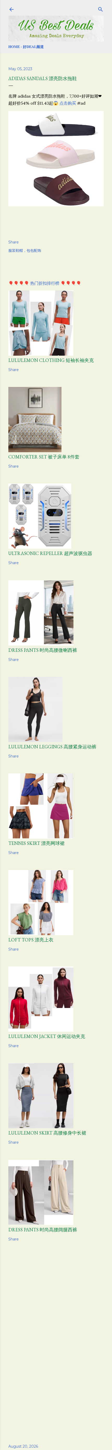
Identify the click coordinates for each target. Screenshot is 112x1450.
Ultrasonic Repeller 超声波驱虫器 (50, 553)
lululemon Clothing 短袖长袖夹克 (51, 360)
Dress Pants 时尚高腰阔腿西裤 (42, 1230)
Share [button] (13, 242)
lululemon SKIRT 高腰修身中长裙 (47, 1133)
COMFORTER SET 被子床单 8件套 (43, 457)
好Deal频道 (33, 46)
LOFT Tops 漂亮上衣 (30, 940)
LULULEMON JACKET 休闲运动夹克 (46, 1036)
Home (14, 46)
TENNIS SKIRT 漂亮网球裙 (36, 843)
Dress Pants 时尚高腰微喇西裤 (42, 650)
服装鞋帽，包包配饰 (24, 250)
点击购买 (67, 103)
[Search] (100, 8)
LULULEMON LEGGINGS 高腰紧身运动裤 (52, 747)
